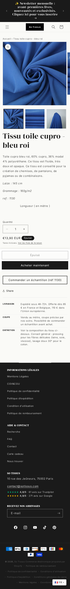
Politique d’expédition (20, 398)
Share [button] (10, 290)
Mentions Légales (18, 376)
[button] (7, 27)
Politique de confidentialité (23, 391)
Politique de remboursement (24, 413)
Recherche (13, 431)
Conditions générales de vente (50, 577)
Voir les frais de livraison (30, 243)
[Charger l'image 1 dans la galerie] (13, 119)
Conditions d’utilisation (53, 571)
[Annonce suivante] (63, 11)
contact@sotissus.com (23, 486)
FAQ (9, 439)
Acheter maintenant (35, 265)
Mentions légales (28, 582)
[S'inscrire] (59, 513)
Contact (12, 446)
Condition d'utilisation (20, 405)
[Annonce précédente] (7, 11)
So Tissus (19, 561)
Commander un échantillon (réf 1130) (35, 280)
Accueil (7, 38)
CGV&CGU (13, 383)
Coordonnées (47, 582)
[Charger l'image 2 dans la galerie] (35, 119)
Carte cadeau (15, 453)
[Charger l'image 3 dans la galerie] (56, 119)
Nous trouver (15, 461)
